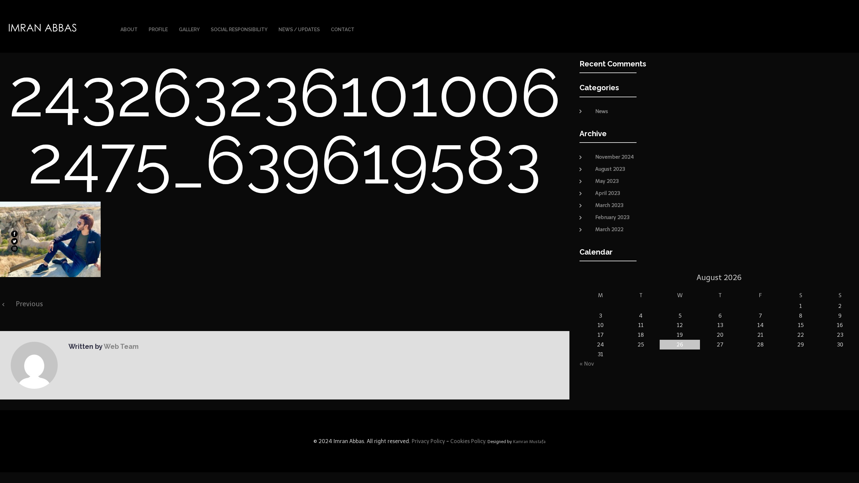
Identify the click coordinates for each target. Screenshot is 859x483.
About (129, 29)
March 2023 (609, 205)
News (601, 111)
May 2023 (607, 181)
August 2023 (610, 169)
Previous (29, 304)
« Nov (586, 364)
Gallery (189, 29)
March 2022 (609, 229)
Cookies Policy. (468, 441)
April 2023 (607, 193)
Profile (158, 29)
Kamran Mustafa (529, 441)
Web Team (121, 346)
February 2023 (612, 217)
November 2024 (614, 157)
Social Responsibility (239, 29)
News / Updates (299, 29)
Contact (342, 29)
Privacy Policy (427, 441)
